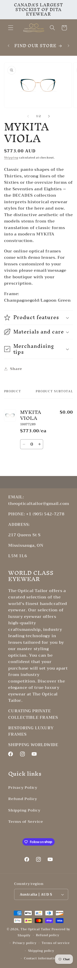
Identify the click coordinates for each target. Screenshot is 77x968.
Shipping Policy (24, 810)
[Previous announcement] (8, 45)
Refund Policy (22, 799)
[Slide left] (28, 116)
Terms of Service (25, 821)
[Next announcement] (68, 45)
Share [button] (16, 368)
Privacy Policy (22, 787)
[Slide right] (48, 116)
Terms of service (56, 943)
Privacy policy (25, 943)
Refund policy (47, 935)
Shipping (11, 157)
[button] (10, 28)
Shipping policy (41, 950)
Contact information (41, 958)
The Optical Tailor (36, 929)
